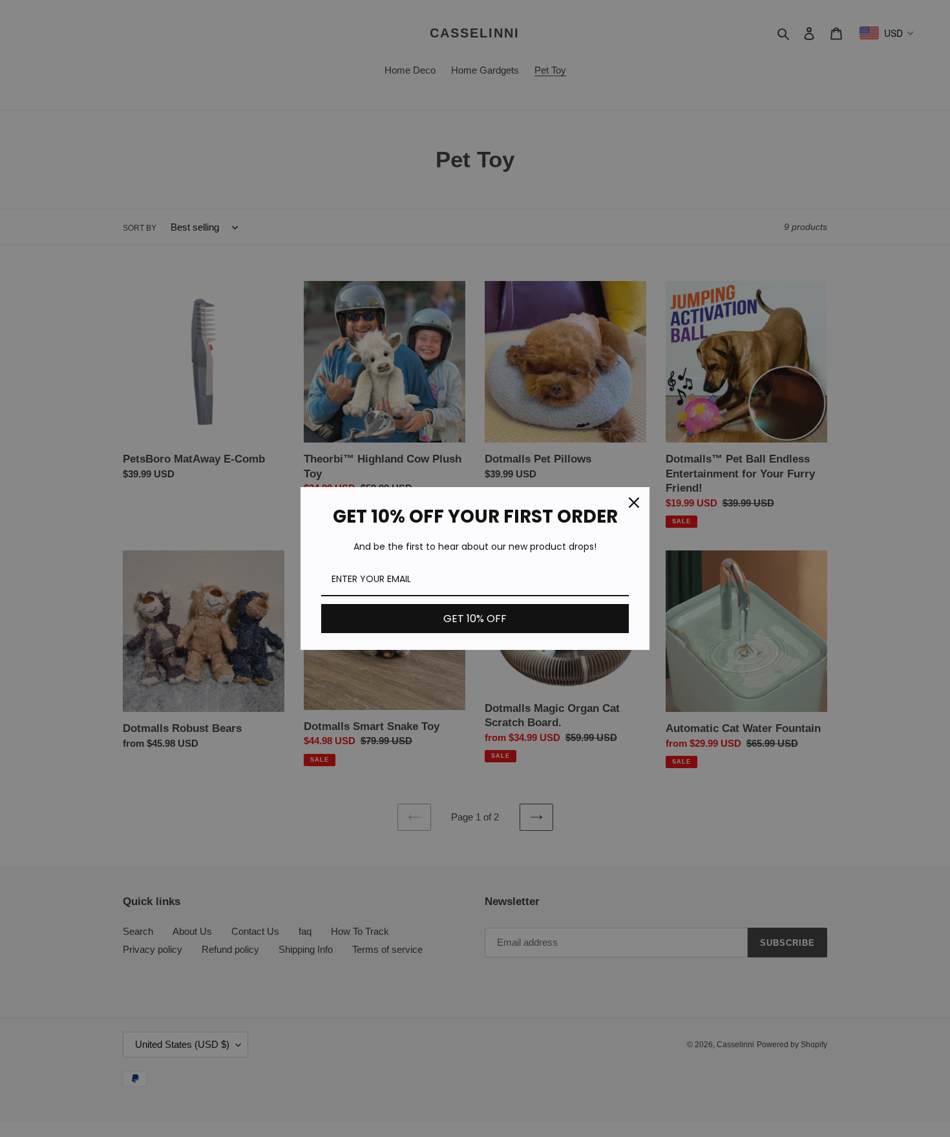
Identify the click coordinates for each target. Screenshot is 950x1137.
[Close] (633, 502)
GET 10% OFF (475, 618)
